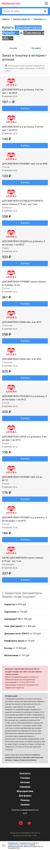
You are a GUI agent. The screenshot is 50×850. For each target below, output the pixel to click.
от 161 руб (16, 655)
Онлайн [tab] (13, 48)
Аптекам (25, 782)
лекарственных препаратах (18, 845)
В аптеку (25, 108)
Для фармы (25, 795)
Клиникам (25, 786)
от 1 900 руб (20, 626)
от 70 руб (19, 640)
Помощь (25, 800)
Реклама (25, 778)
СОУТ (25, 813)
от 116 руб (16, 611)
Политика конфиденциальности (25, 810)
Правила (25, 804)
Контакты (25, 773)
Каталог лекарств (21, 19)
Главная (5, 19)
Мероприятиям (25, 791)
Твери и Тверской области (24, 760)
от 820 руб (15, 604)
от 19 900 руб (15, 648)
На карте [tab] (36, 48)
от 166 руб (18, 619)
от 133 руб (22, 633)
